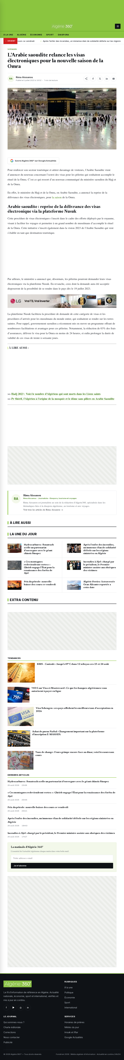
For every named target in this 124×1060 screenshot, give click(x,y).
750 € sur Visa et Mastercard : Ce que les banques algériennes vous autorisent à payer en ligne (69, 689)
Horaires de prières (74, 1022)
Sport (50, 34)
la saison (57, 197)
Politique (68, 992)
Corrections (9, 1032)
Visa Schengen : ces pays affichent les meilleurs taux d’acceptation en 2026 (74, 709)
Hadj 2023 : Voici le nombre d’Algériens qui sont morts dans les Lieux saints (56, 394)
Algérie (21, 34)
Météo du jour (71, 1027)
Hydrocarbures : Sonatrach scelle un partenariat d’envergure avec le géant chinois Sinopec (58, 781)
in (28, 1007)
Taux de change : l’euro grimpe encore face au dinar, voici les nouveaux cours (74, 754)
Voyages (12, 49)
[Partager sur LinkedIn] (107, 79)
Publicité (7, 1042)
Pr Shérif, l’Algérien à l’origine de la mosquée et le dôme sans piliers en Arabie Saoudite (62, 399)
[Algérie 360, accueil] (62, 26)
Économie (36, 34)
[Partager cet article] (86, 79)
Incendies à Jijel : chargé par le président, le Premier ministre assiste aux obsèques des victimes (61, 833)
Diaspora (63, 34)
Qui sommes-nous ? (13, 1022)
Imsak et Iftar (71, 1032)
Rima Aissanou (24, 77)
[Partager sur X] (100, 79)
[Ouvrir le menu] (118, 26)
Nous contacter (11, 1037)
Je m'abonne (20, 865)
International (70, 1007)
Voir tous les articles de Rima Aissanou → (43, 509)
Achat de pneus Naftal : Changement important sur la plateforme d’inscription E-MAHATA (68, 733)
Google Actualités (73, 1037)
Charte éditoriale (12, 1027)
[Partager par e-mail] (113, 79)
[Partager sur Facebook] (93, 79)
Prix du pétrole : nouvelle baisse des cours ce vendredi (38, 807)
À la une (8, 34)
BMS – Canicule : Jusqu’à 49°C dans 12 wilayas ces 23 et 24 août (73, 664)
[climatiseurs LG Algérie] (62, 301)
